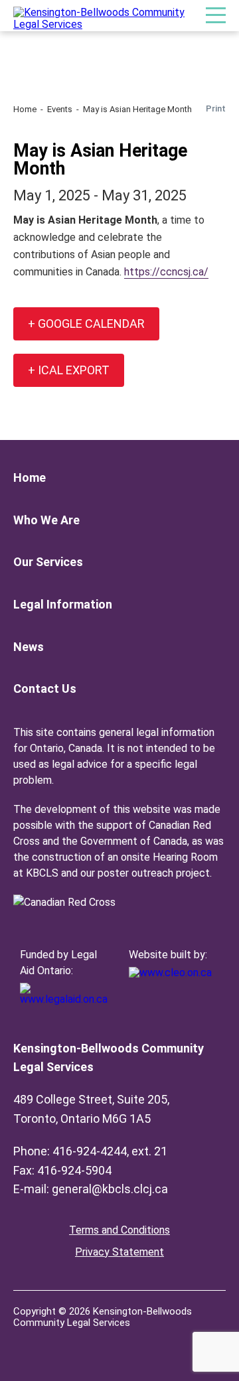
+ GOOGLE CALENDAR (86, 323)
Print (216, 108)
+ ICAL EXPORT (69, 370)
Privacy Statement (119, 1252)
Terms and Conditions (119, 1230)
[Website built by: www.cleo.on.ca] (170, 972)
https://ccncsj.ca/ (166, 271)
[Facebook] (24, 1343)
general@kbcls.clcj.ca (110, 1189)
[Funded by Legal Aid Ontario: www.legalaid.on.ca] (66, 999)
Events (59, 109)
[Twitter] (50, 1343)
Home (25, 109)
